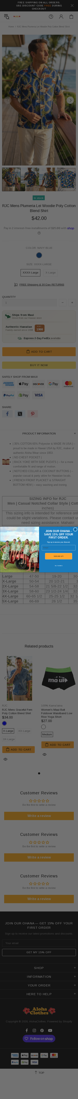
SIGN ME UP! (58, 556)
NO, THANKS (58, 566)
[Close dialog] (75, 529)
